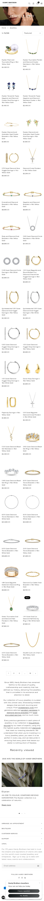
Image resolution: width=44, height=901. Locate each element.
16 (30, 673)
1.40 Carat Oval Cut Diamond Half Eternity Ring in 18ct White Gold (31, 619)
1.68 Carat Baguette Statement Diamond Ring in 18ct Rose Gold (11, 585)
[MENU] (41, 3)
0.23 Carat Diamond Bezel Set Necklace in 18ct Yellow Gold (11, 449)
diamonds (36, 728)
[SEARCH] (29, 3)
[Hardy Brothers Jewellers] (9, 3)
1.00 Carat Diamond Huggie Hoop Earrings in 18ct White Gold (10, 381)
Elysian (5, 791)
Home (4, 28)
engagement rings (26, 708)
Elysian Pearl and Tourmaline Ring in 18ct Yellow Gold (10, 62)
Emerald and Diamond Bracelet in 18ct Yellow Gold (10, 204)
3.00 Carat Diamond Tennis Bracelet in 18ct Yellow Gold (31, 551)
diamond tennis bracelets (18, 713)
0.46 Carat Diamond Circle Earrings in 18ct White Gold (11, 272)
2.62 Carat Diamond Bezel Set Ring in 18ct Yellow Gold (32, 449)
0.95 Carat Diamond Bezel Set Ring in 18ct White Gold (11, 483)
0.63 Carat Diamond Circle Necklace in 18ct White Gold (32, 238)
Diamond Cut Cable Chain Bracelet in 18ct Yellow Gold (32, 585)
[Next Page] (35, 673)
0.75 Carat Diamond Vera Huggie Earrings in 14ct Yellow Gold (11, 170)
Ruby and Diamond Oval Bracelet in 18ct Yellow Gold (10, 238)
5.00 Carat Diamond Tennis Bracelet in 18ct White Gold (10, 551)
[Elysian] (22, 775)
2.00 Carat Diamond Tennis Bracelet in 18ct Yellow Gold (10, 655)
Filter (6, 33)
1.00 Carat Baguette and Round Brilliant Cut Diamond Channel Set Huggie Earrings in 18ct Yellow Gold (32, 274)
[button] (19, 813)
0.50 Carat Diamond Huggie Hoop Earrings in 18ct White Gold (10, 347)
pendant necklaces (29, 710)
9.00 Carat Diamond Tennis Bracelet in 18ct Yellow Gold (31, 483)
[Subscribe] (38, 865)
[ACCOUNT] (33, 3)
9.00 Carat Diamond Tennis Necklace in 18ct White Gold (10, 517)
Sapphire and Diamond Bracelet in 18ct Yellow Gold (31, 204)
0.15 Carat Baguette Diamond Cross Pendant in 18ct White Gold (32, 415)
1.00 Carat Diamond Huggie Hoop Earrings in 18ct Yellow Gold (31, 347)
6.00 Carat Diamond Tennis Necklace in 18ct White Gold (31, 517)
